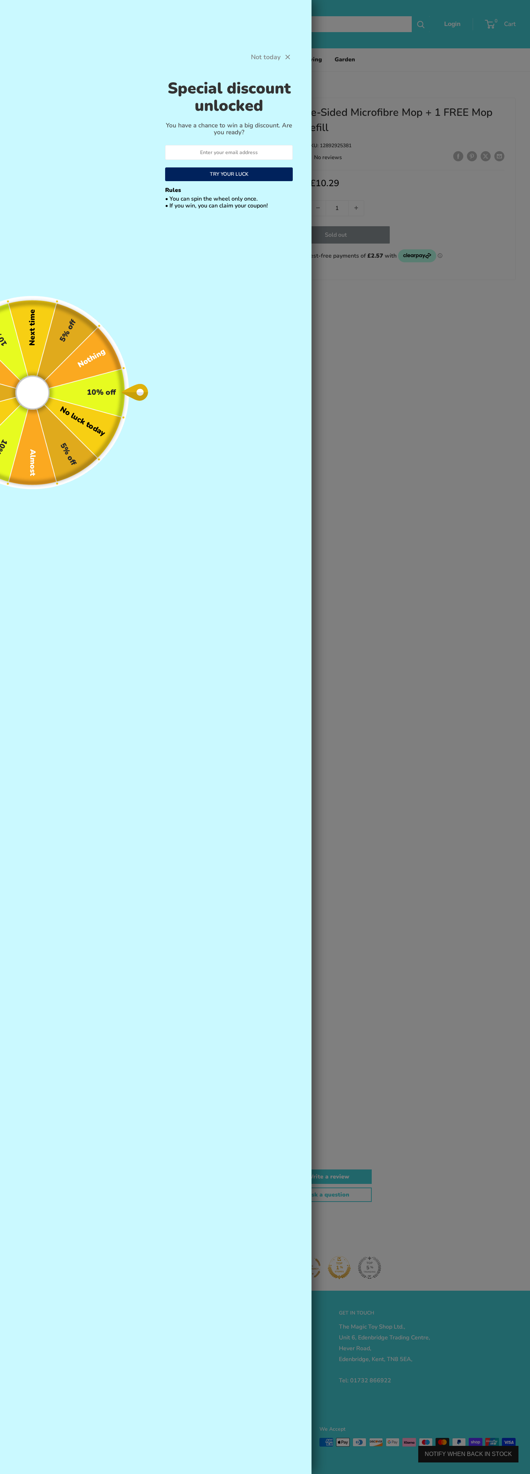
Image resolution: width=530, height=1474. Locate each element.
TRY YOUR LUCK (229, 174)
